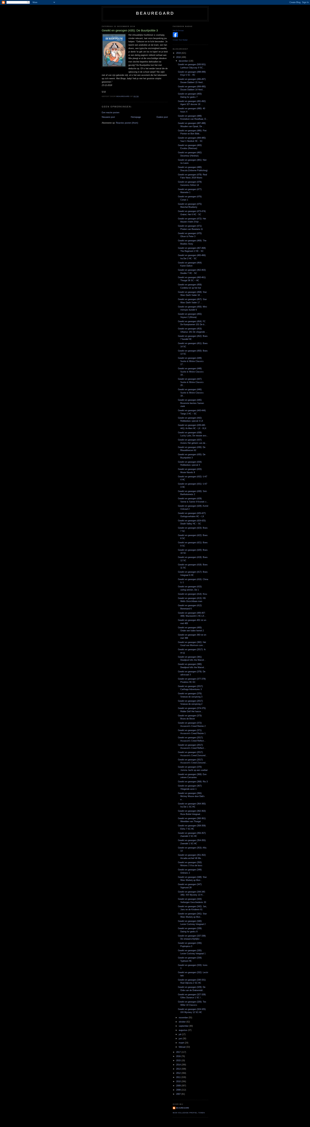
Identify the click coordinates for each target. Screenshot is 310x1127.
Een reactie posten (110, 112)
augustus (183, 1030)
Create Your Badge (180, 40)
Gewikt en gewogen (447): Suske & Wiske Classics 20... (191, 382)
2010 (178, 1081)
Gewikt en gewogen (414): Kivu (192, 594)
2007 (178, 1094)
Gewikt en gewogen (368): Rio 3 (193, 781)
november (184, 1017)
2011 (178, 1077)
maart (182, 1043)
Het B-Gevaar (178, 30)
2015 (178, 1060)
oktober (182, 1022)
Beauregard (155, 13)
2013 (178, 1069)
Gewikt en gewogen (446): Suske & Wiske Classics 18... (191, 392)
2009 (178, 1085)
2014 (178, 1064)
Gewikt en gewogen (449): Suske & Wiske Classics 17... (191, 361)
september (184, 1026)
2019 (178, 53)
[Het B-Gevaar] (175, 36)
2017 (178, 1052)
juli (180, 1034)
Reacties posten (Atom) (127, 123)
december (184, 61)
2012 (178, 1073)
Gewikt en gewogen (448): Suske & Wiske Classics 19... (191, 371)
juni (181, 1038)
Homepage (136, 117)
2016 (178, 1056)
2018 (178, 57)
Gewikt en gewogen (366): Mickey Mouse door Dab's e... (191, 796)
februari (182, 1047)
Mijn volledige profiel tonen (189, 1113)
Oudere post (162, 117)
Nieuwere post (108, 117)
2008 (178, 1090)
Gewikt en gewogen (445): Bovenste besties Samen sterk (191, 403)
